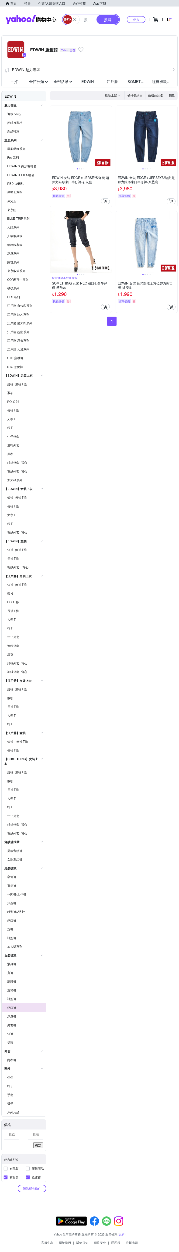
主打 (14, 81)
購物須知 (82, 1242)
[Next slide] (109, 136)
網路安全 (100, 1242)
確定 (38, 1145)
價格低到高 (134, 95)
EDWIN (87, 81)
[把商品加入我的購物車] (105, 201)
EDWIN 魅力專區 (26, 69)
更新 (121, 1234)
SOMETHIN (137, 81)
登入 (136, 19)
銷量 (172, 95)
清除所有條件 (32, 1188)
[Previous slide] (53, 136)
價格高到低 (155, 95)
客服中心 (47, 1242)
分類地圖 (132, 1242)
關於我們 (65, 1242)
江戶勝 (112, 81)
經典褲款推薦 (163, 81)
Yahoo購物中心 (31, 19)
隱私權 (115, 1242)
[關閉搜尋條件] (75, 19)
